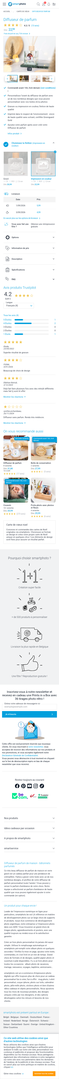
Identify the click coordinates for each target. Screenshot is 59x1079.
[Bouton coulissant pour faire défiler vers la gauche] (7, 78)
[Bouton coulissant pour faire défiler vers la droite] (51, 78)
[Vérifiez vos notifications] (48, 4)
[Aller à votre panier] (54, 4)
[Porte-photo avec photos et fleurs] (43, 490)
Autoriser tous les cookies (43, 1074)
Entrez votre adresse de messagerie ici (22, 703)
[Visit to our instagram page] (36, 786)
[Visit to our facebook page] (17, 786)
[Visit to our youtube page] (29, 786)
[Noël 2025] (13, 11)
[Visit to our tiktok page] (42, 786)
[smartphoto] (17, 4)
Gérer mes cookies (12, 1073)
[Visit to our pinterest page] (23, 786)
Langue (9, 302)
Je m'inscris (10, 714)
